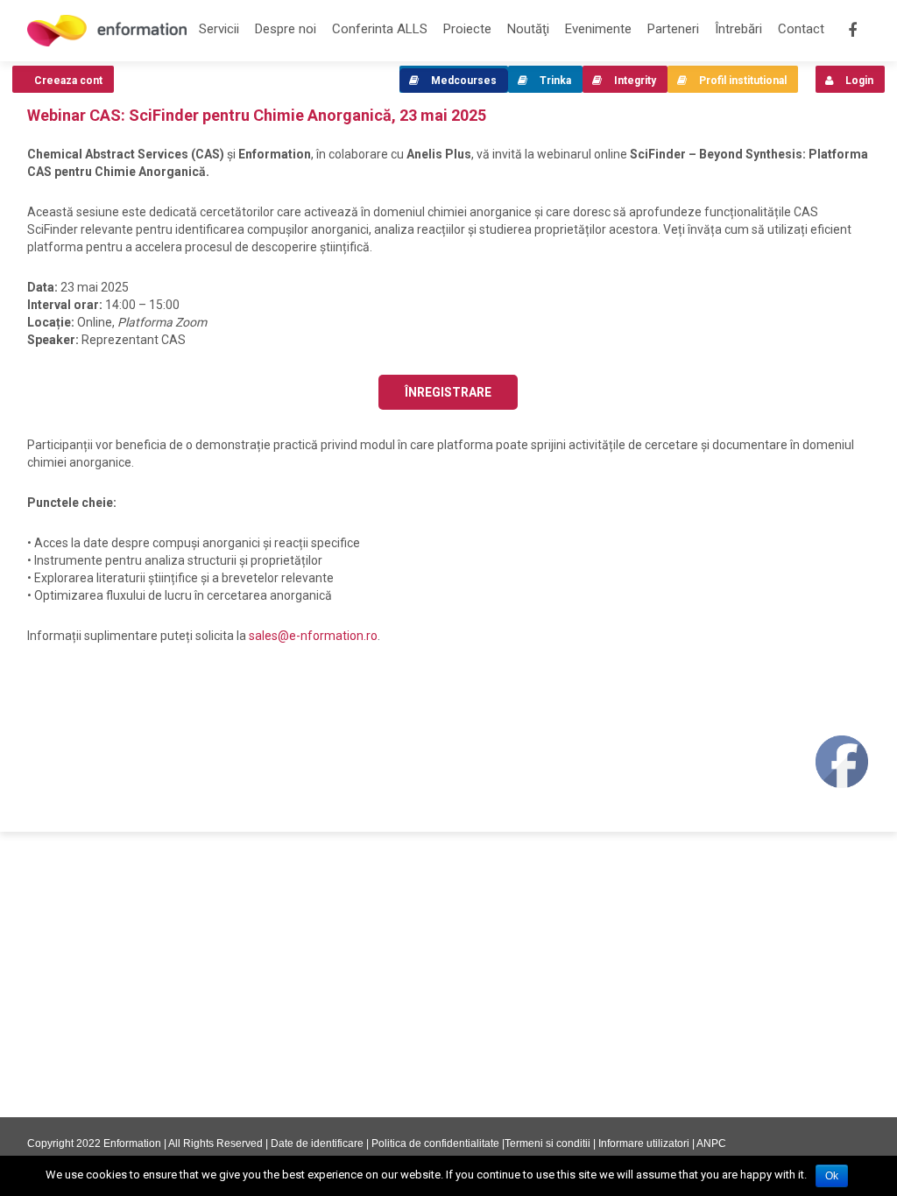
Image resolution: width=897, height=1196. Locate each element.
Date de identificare (317, 1143)
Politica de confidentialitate (435, 1143)
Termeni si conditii (547, 1143)
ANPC (711, 1143)
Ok (831, 1176)
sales (313, 636)
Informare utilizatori (643, 1143)
